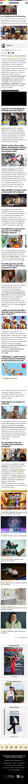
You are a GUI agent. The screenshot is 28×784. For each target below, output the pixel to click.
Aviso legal (8, 765)
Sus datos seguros (17, 765)
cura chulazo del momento (17, 470)
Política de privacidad (8, 767)
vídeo (21, 304)
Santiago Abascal (14, 256)
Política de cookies (20, 767)
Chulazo (9, 55)
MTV (14, 287)
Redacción (9, 45)
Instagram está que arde (7, 169)
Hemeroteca (21, 763)
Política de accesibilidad (14, 770)
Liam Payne (4, 128)
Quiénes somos (7, 763)
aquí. (16, 141)
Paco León (15, 55)
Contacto (14, 763)
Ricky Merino (21, 55)
